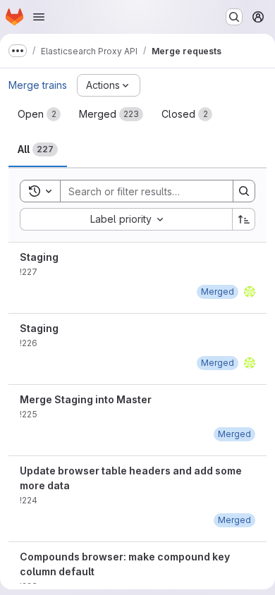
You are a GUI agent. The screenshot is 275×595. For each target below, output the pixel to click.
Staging (39, 257)
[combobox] (126, 219)
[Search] (244, 191)
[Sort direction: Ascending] (244, 219)
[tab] (39, 114)
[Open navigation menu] (39, 17)
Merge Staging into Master (86, 399)
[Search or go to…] (234, 16)
